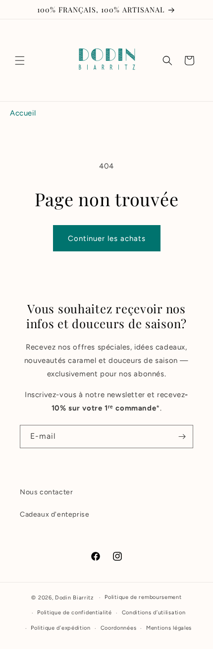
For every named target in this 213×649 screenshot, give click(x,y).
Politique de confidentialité (74, 612)
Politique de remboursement (143, 597)
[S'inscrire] (182, 436)
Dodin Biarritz (74, 597)
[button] (20, 60)
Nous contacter (46, 492)
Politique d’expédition (60, 628)
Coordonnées (119, 628)
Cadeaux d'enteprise (54, 514)
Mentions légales (169, 628)
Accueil (23, 113)
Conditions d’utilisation (154, 612)
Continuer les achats (107, 238)
